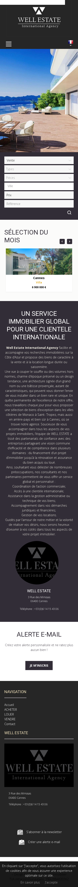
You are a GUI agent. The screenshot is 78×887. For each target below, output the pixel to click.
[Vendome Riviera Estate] (39, 36)
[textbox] (40, 186)
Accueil (9, 705)
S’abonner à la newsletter (44, 832)
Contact (9, 724)
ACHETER (10, 709)
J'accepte (51, 882)
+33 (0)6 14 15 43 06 (46, 609)
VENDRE (10, 719)
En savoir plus (30, 882)
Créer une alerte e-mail (44, 842)
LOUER (9, 714)
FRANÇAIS (70, 42)
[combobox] (39, 186)
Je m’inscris (39, 665)
